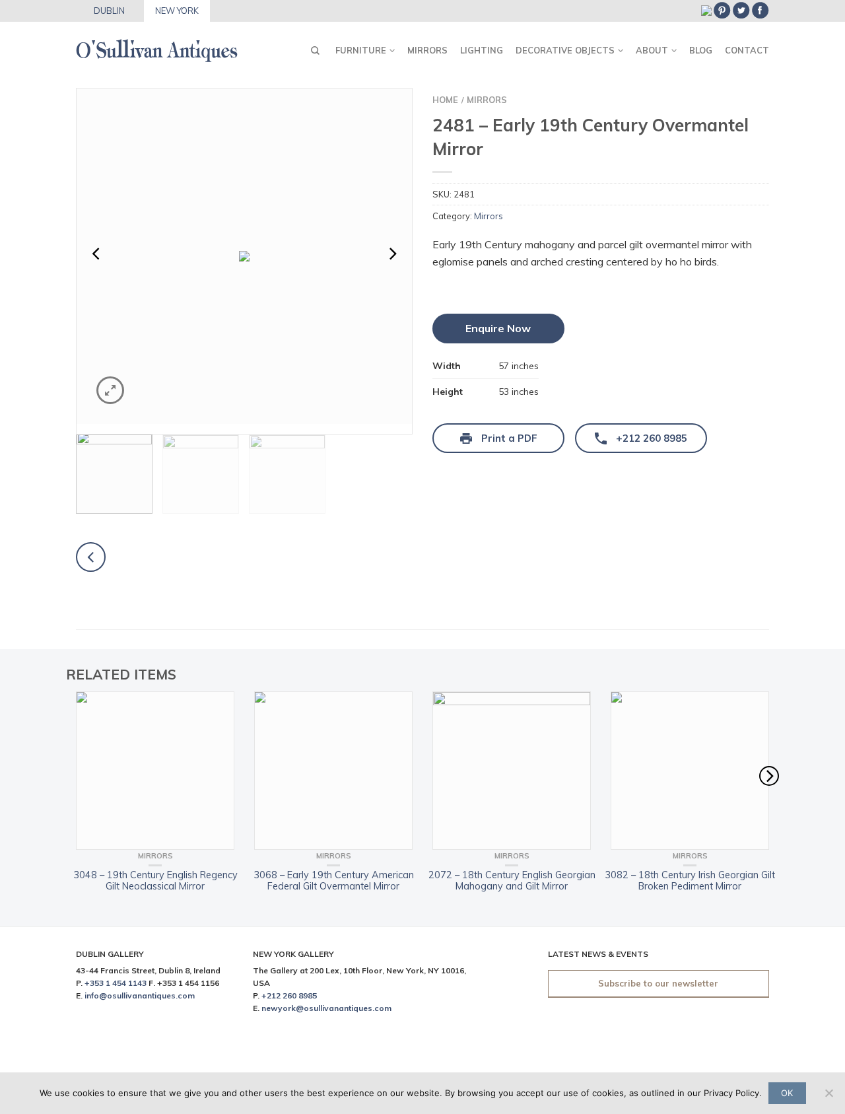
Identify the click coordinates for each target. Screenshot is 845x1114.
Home (445, 99)
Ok (787, 1093)
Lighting (481, 50)
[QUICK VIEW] (155, 770)
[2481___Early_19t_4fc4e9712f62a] (244, 256)
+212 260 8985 (289, 995)
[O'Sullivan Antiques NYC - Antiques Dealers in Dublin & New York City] (157, 46)
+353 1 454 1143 (115, 983)
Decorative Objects (565, 50)
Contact (747, 50)
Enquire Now (498, 328)
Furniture (360, 50)
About (652, 50)
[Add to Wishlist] (379, 121)
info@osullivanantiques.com (139, 995)
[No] (828, 1092)
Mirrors (427, 50)
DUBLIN (109, 10)
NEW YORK (177, 10)
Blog (700, 50)
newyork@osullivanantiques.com (326, 1008)
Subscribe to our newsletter (658, 983)
